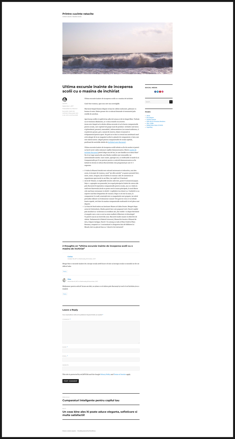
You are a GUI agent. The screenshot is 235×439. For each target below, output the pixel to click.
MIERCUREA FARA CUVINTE (155, 125)
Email (65, 356)
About (148, 115)
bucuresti (65, 111)
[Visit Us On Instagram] (162, 91)
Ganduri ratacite (151, 119)
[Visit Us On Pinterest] (160, 91)
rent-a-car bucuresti (72, 115)
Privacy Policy (105, 374)
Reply (65, 271)
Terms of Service (120, 374)
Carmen (64, 103)
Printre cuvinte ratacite (78, 13)
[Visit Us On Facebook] (155, 91)
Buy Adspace (150, 117)
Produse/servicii (67, 108)
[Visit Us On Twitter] (157, 91)
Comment (66, 319)
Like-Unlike (150, 123)
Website (65, 365)
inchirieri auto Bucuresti (117, 142)
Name (65, 347)
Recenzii (74, 108)
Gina (69, 279)
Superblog (149, 127)
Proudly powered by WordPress (86, 431)
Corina (70, 257)
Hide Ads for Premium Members (156, 121)
